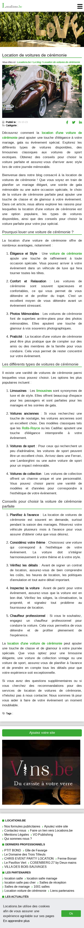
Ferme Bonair (67, 858)
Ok (71, 913)
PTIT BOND (12, 850)
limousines (44, 391)
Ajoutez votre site (42, 733)
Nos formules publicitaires (22, 826)
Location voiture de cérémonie (25, 891)
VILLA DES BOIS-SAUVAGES (25, 867)
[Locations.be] (12, 6)
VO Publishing (43, 835)
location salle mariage (42, 878)
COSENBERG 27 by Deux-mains (53, 863)
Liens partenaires (62, 891)
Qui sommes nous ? (18, 839)
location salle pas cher (20, 882)
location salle (13, 878)
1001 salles (42, 887)
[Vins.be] (41, 804)
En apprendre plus (16, 921)
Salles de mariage (17, 887)
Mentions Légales (16, 835)
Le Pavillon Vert (15, 863)
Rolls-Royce (31, 428)
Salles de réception (52, 882)
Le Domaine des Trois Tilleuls (25, 854)
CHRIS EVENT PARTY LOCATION (29, 858)
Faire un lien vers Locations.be (51, 830)
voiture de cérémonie (66, 253)
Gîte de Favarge (36, 850)
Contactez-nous (15, 830)
